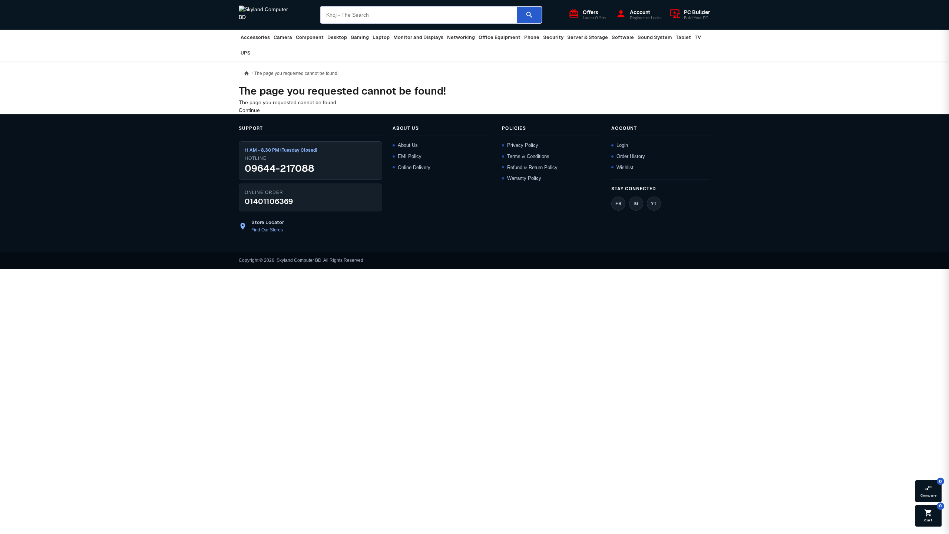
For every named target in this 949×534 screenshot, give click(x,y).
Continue (249, 110)
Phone (531, 37)
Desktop (337, 37)
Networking (461, 37)
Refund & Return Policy (532, 167)
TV (698, 37)
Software (623, 37)
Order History (630, 156)
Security (553, 37)
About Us (408, 145)
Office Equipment (499, 37)
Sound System (655, 37)
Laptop (381, 37)
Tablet (683, 37)
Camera (283, 37)
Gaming (360, 37)
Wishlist (625, 167)
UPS (246, 53)
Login (622, 145)
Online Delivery (414, 167)
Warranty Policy (524, 178)
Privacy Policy (522, 145)
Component (310, 37)
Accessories (255, 37)
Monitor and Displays (418, 37)
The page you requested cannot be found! (296, 73)
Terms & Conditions (528, 156)
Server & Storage (587, 37)
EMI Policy (409, 156)
